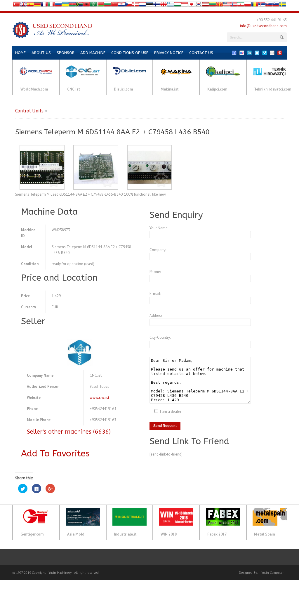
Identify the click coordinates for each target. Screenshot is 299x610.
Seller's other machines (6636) (69, 431)
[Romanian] (254, 5)
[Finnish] (156, 5)
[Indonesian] (184, 5)
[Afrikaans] (79, 5)
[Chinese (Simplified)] (114, 5)
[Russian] (58, 5)
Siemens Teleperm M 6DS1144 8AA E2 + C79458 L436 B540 (112, 132)
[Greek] (170, 5)
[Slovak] (268, 5)
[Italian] (51, 5)
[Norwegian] (233, 5)
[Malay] (226, 5)
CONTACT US (201, 53)
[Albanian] (86, 5)
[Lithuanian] (212, 5)
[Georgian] (163, 5)
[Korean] (198, 5)
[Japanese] (191, 5)
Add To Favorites (55, 453)
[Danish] (135, 5)
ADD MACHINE (92, 53)
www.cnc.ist (99, 397)
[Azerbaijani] (72, 5)
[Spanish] (30, 5)
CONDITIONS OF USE (129, 53)
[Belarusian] (100, 5)
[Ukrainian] (65, 5)
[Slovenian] (275, 5)
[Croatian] (121, 5)
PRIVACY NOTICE (168, 53)
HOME (20, 53)
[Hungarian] (177, 5)
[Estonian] (149, 5)
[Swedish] (282, 5)
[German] (37, 5)
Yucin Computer (272, 573)
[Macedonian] (219, 5)
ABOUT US (41, 53)
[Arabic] (93, 5)
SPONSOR (65, 53)
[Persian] (240, 5)
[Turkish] (16, 5)
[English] (23, 5)
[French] (44, 5)
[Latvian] (205, 5)
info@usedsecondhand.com (263, 25)
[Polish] (247, 5)
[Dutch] (142, 5)
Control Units (29, 110)
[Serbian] (261, 5)
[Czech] (128, 5)
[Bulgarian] (107, 5)
